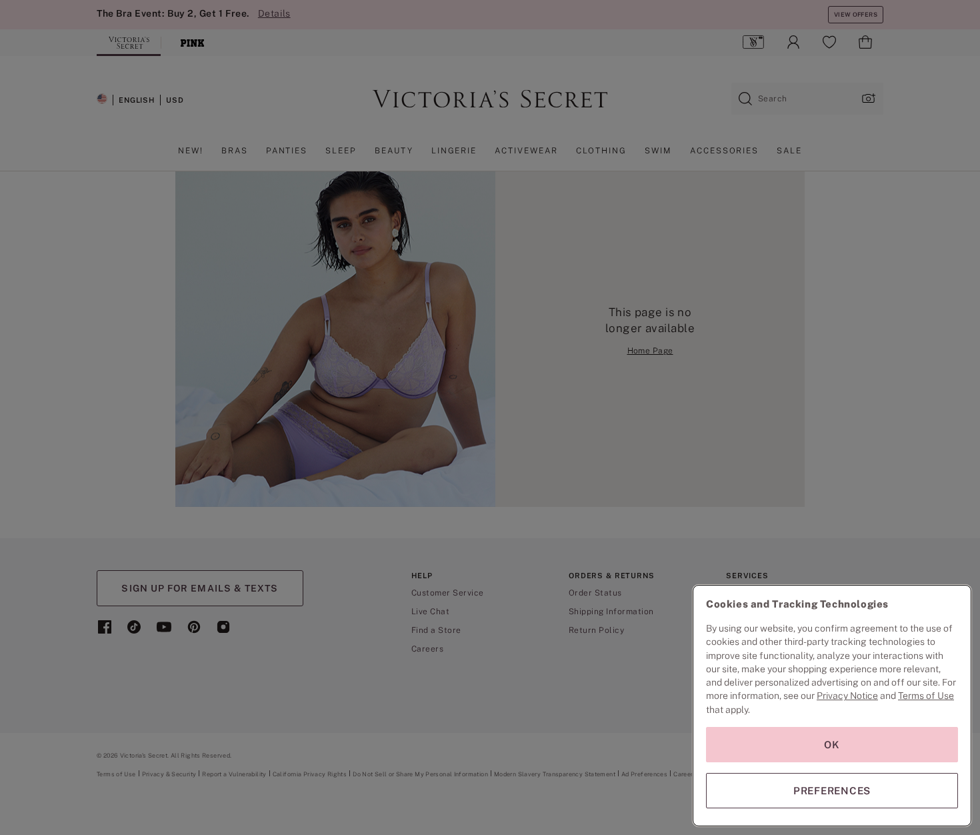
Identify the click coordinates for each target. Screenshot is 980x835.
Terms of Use (926, 695)
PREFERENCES (832, 790)
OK (832, 744)
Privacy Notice (847, 695)
